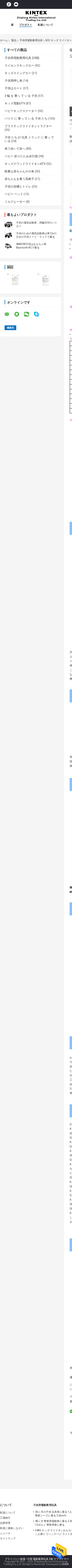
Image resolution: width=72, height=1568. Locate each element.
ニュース (5, 1533)
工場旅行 (5, 1517)
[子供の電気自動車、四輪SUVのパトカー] (8, 224)
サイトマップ (8, 1538)
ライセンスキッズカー (19, 65)
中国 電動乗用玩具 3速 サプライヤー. (48, 1558)
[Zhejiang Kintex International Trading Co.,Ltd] (36, 16)
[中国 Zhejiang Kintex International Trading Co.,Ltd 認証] (15, 280)
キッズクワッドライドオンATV (25, 164)
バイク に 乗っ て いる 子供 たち (26, 118)
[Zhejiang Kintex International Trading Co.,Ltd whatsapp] (19, 314)
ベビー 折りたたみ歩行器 (21, 156)
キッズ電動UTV (15, 103)
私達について (45, 24)
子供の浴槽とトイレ (18, 186)
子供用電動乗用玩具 (31, 40)
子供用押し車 (13, 80)
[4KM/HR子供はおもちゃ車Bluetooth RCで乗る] (8, 245)
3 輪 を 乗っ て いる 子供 (21, 96)
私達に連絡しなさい (11, 1528)
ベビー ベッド (14, 194)
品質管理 (5, 1522)
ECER (65, 1564)
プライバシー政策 (15, 1558)
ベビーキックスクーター (21, 111)
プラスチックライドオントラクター (28, 126)
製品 (13, 40)
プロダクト (25, 24)
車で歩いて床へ (15, 148)
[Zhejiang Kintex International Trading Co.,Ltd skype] (38, 314)
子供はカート (13, 88)
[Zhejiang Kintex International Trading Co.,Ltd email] (9, 314)
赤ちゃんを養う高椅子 (19, 179)
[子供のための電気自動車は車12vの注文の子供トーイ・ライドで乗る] (8, 235)
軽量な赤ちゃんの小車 (19, 171)
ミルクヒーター (15, 201)
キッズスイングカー (18, 73)
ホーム (4, 40)
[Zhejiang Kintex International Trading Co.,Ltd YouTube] (16, 4)
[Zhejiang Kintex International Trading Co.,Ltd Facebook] (9, 4)
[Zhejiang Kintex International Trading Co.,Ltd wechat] (28, 314)
